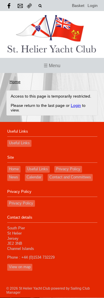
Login (93, 5)
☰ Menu (52, 65)
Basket (78, 5)
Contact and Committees (70, 177)
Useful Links (19, 143)
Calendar (34, 177)
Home (15, 81)
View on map (20, 267)
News (13, 177)
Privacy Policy (68, 169)
